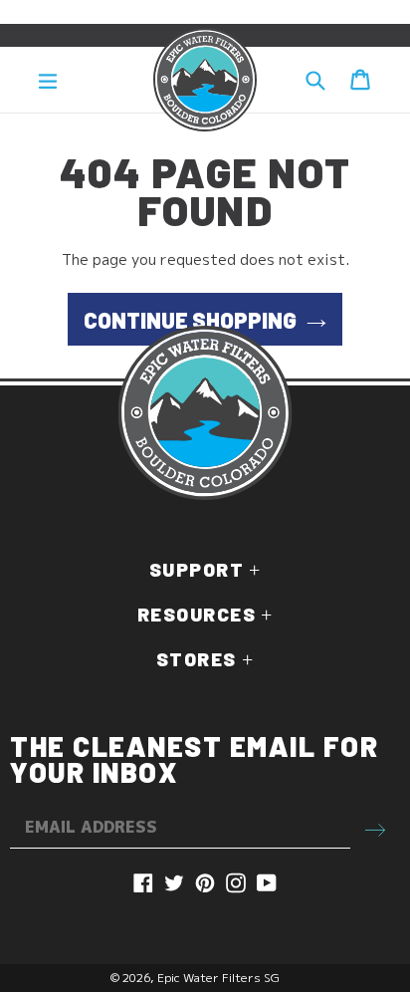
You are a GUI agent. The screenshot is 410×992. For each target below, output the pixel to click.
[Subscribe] (375, 828)
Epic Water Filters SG (218, 977)
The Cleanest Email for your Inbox (194, 759)
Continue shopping (190, 320)
